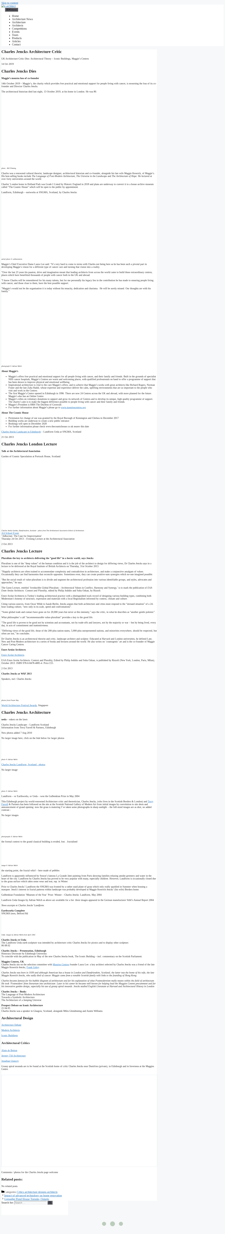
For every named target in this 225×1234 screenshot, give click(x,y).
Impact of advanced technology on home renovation (33, 1195)
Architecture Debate (11, 1025)
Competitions (19, 28)
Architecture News (22, 19)
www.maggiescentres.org (73, 407)
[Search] (50, 1203)
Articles (16, 41)
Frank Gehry (33, 967)
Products (17, 38)
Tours (15, 34)
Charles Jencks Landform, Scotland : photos (23, 764)
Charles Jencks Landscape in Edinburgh (21, 431)
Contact (16, 44)
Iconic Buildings (9, 1035)
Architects (17, 25)
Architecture (19, 22)
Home (15, 15)
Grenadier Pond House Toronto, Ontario (26, 1199)
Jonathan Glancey (10, 1061)
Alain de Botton (9, 1050)
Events (16, 31)
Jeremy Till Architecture (13, 1055)
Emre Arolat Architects (12, 655)
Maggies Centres (61, 964)
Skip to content (9, 2)
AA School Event (10, 533)
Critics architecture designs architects (37, 1192)
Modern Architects (10, 1030)
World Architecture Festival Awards (19, 705)
